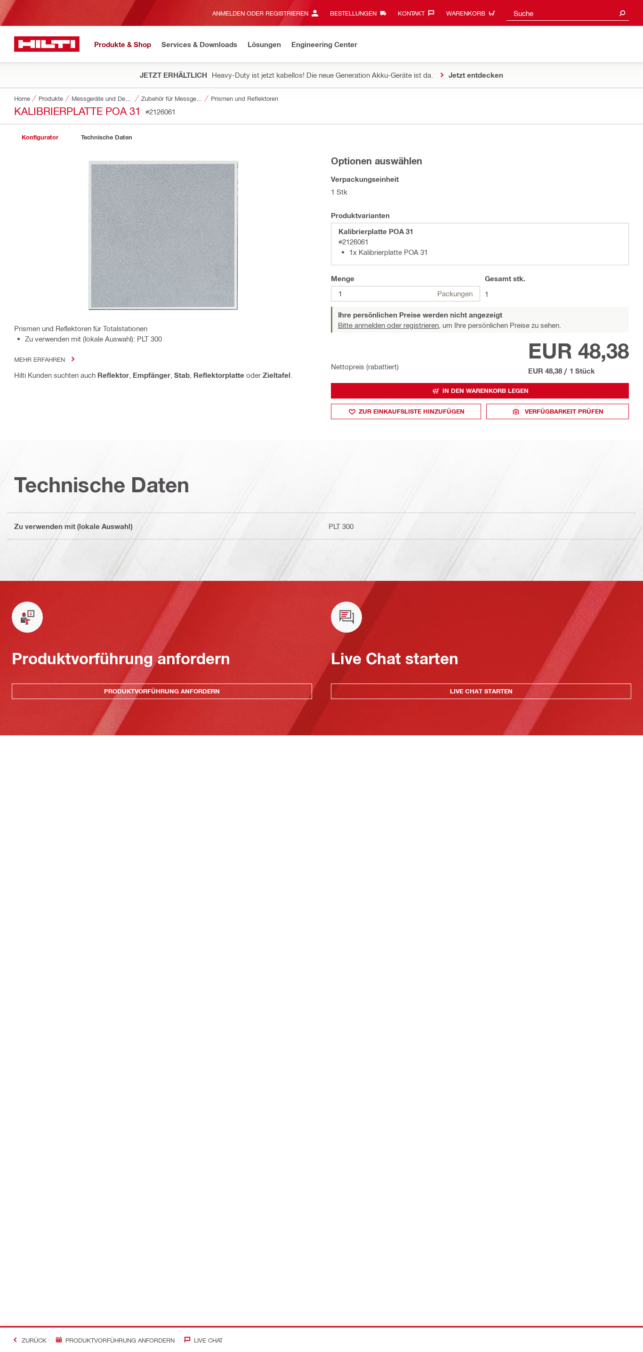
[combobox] (567, 13)
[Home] (47, 44)
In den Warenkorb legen (485, 390)
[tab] (40, 137)
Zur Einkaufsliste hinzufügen (412, 411)
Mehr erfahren (39, 359)
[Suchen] (622, 13)
